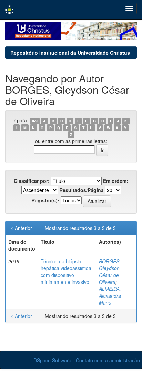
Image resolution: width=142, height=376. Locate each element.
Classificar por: (32, 180)
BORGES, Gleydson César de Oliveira (110, 271)
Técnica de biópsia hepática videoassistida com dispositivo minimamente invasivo (66, 271)
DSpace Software (52, 360)
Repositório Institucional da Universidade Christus (70, 52)
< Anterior (21, 227)
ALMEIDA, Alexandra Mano (110, 295)
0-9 (35, 120)
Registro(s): (45, 200)
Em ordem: (115, 180)
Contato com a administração (108, 360)
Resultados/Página (81, 190)
